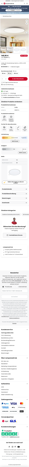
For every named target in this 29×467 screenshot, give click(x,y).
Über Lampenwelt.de (9, 358)
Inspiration (4, 379)
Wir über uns (4, 361)
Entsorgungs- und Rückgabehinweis (14, 454)
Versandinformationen (7, 345)
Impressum (4, 392)
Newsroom (4, 376)
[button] (3, 50)
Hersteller (14, 323)
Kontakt (3, 348)
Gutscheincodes (6, 374)
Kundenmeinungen (8, 427)
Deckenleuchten (7, 16)
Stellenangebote (12, 369)
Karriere (3, 369)
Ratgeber (11, 379)
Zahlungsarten (5, 343)
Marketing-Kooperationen (9, 366)
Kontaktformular (5, 316)
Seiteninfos (5, 384)
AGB (2, 387)
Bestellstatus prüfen (7, 338)
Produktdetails (7, 189)
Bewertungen (6, 198)
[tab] (14, 341)
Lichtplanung (5, 371)
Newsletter (4, 364)
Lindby (16, 107)
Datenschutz (5, 389)
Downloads (5, 203)
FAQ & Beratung (6, 335)
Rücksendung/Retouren (8, 340)
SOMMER (13, 10)
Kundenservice (7, 330)
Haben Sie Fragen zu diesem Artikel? (16, 182)
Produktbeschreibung (9, 194)
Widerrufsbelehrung (7, 394)
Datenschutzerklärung (14, 318)
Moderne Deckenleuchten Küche (11, 214)
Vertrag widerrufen (7, 333)
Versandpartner (7, 417)
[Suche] (24, 3)
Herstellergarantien (7, 350)
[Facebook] (10, 446)
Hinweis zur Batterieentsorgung (18, 452)
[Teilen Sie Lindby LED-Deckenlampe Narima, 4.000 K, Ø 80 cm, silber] (27, 23)
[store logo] (10, 3)
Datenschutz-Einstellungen (10, 449)
